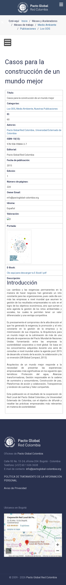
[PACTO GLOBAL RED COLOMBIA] (33, 7)
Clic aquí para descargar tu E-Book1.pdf (27, 273)
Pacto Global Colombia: (30, 453)
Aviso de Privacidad (15, 488)
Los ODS (11, 108)
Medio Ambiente (24, 108)
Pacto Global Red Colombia (20, 130)
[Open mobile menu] (7, 42)
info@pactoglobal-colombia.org (43, 468)
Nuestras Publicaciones (46, 108)
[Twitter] (2, 22)
